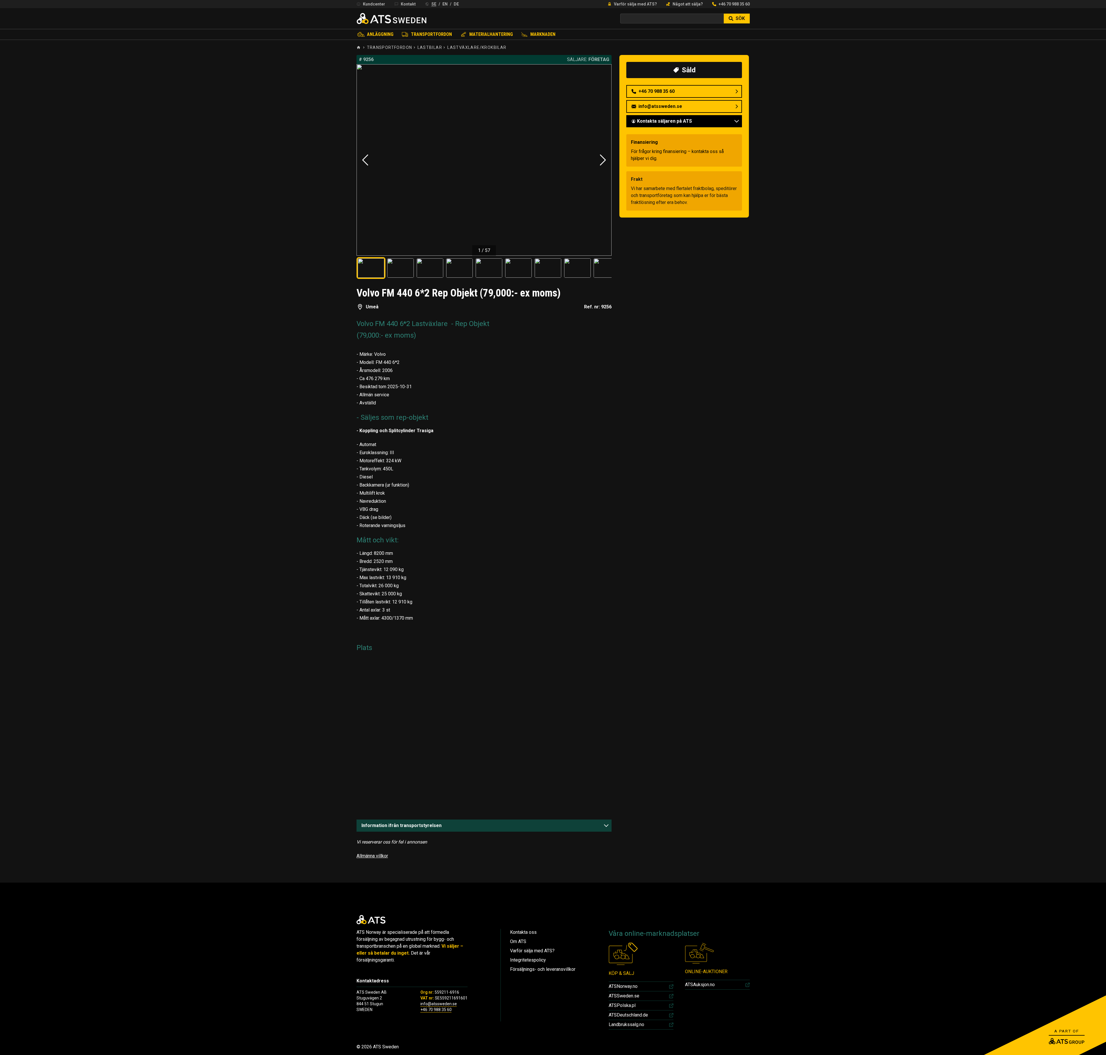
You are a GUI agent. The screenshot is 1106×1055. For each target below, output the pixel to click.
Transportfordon (431, 34)
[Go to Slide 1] (371, 268)
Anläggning (380, 34)
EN (445, 4)
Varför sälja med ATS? (635, 4)
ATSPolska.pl (622, 1005)
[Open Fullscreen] (484, 160)
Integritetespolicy (528, 960)
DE (456, 4)
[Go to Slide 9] (606, 268)
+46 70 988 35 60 (734, 4)
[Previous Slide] (365, 160)
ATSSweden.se (624, 996)
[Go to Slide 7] (547, 268)
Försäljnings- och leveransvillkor (542, 969)
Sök (740, 18)
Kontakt (408, 4)
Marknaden (542, 34)
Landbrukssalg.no (626, 1024)
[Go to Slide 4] (459, 268)
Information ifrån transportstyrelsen (401, 825)
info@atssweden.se (438, 1003)
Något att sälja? (688, 4)
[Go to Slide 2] (400, 268)
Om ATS (518, 941)
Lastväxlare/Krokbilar (476, 47)
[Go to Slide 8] (577, 268)
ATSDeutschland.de (628, 1015)
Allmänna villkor (372, 856)
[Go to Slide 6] (518, 268)
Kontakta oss (523, 932)
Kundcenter (374, 4)
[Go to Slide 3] (430, 268)
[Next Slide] (603, 160)
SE (433, 4)
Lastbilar (430, 47)
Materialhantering (491, 34)
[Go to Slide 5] (488, 268)
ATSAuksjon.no (700, 984)
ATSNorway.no (623, 986)
